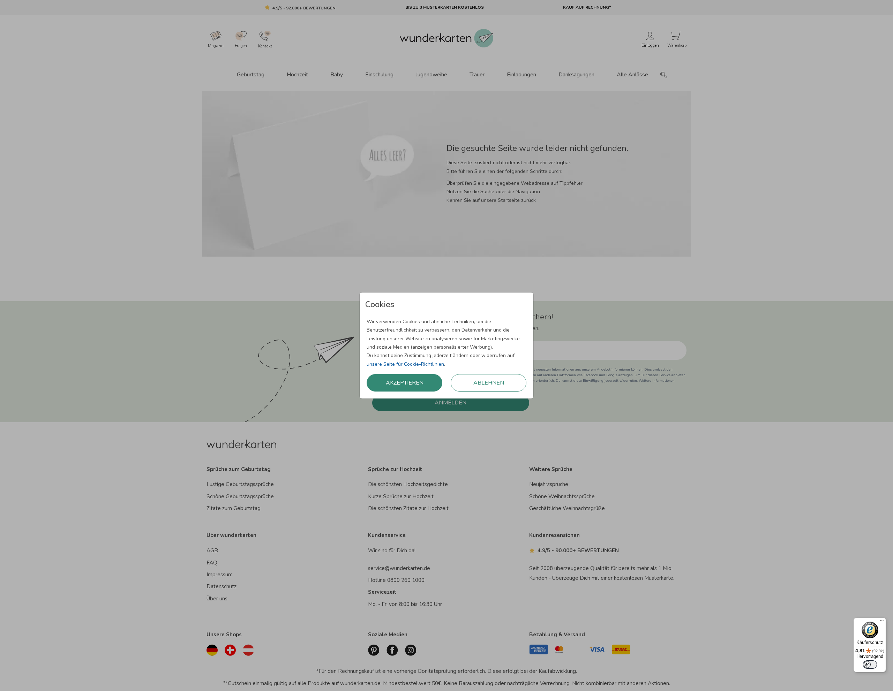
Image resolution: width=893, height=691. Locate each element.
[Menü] (882, 622)
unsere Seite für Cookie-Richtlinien (405, 364)
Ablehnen (488, 383)
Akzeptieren (404, 383)
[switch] (870, 664)
